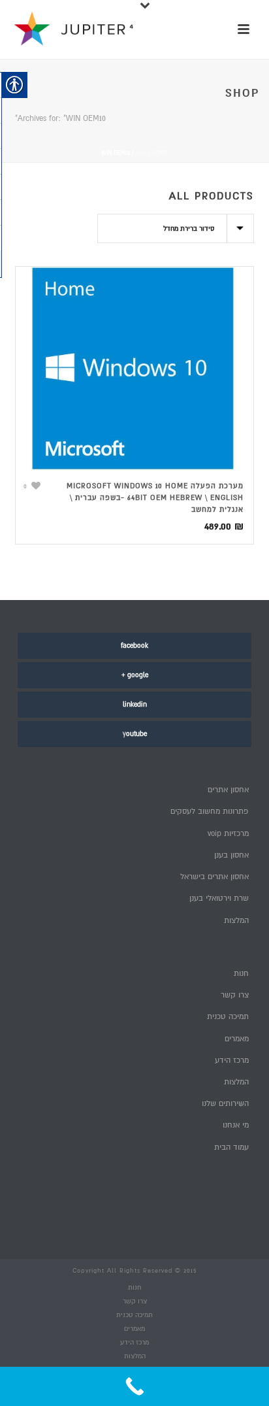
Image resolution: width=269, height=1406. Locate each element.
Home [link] (160, 153)
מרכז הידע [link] (231, 1060)
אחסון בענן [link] (231, 855)
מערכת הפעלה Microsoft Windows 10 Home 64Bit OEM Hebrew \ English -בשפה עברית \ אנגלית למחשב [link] (155, 498)
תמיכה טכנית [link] (227, 1017)
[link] (134, 369)
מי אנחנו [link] (235, 1125)
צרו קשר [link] (234, 995)
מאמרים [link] (236, 1039)
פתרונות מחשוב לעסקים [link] (209, 811)
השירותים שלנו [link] (225, 1104)
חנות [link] (141, 153)
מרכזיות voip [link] (228, 834)
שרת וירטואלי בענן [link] (218, 898)
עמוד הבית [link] (231, 1147)
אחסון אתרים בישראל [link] (214, 877)
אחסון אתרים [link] (228, 790)
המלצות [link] (236, 921)
